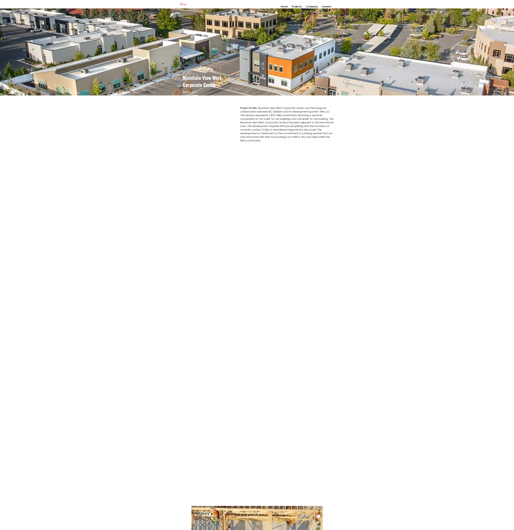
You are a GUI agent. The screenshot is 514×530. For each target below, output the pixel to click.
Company (312, 6)
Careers (326, 6)
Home (284, 6)
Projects (297, 6)
